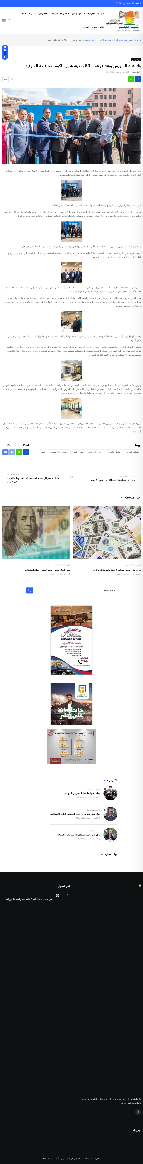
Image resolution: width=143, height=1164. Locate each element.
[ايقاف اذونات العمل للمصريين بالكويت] (110, 793)
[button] (9, 497)
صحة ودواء (64, 13)
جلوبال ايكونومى (113, 452)
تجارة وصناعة (89, 13)
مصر (43, 452)
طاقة (24, 13)
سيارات (55, 13)
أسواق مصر (96, 789)
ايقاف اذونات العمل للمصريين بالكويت (82, 793)
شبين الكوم (78, 452)
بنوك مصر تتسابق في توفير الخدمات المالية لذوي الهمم (75, 814)
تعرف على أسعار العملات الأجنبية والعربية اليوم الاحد (117, 570)
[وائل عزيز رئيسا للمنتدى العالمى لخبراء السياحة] (110, 835)
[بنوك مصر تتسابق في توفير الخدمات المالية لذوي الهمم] (110, 814)
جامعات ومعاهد (97, 27)
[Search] (9, 20)
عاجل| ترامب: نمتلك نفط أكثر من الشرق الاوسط (113, 480)
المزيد (86, 27)
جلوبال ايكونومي (95, 452)
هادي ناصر (135, 72)
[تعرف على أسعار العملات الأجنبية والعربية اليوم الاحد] (63, 899)
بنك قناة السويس (132, 452)
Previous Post (125, 476)
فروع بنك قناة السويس (59, 452)
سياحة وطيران (43, 13)
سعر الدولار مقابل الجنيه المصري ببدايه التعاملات (47, 570)
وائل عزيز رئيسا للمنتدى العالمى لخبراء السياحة (78, 835)
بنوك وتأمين (76, 13)
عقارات (32, 13)
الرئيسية (100, 13)
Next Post (16, 475)
